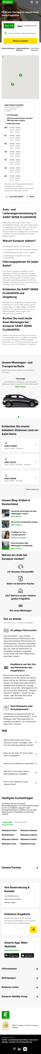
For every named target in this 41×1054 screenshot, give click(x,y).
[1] (18, 416)
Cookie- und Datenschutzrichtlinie (15, 1040)
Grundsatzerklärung (24, 1042)
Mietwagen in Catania (28, 839)
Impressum (33, 1040)
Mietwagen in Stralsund (28, 844)
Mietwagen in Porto (9, 844)
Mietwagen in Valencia (28, 835)
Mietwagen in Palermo (10, 839)
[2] (22, 416)
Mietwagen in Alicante (28, 830)
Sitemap (5, 1042)
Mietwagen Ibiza (8, 835)
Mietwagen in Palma (9, 830)
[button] (20, 75)
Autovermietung (8, 48)
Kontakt (12, 1042)
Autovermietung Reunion (22, 49)
